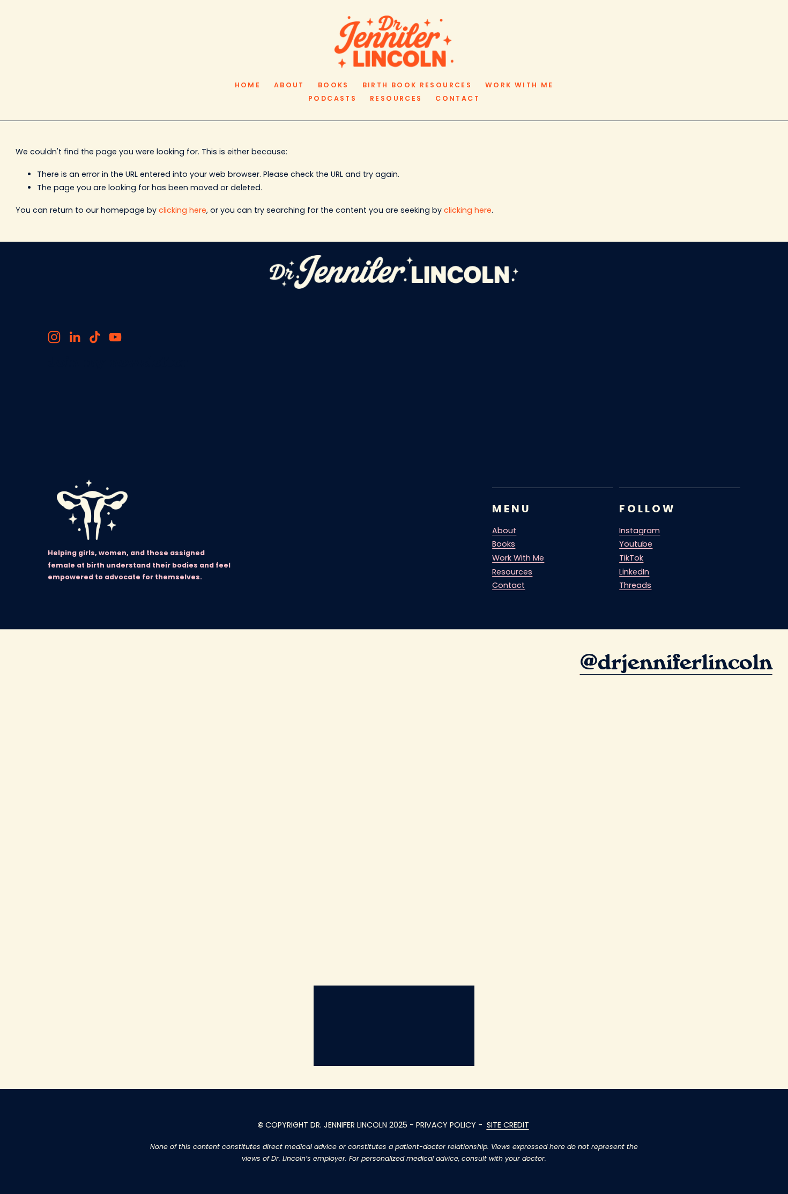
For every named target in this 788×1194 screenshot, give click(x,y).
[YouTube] (115, 337)
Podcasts (332, 98)
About (289, 84)
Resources (396, 98)
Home (248, 84)
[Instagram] (54, 337)
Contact (457, 98)
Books (333, 84)
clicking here (182, 210)
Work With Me (519, 84)
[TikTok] (94, 337)
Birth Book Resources (417, 84)
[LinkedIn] (74, 337)
